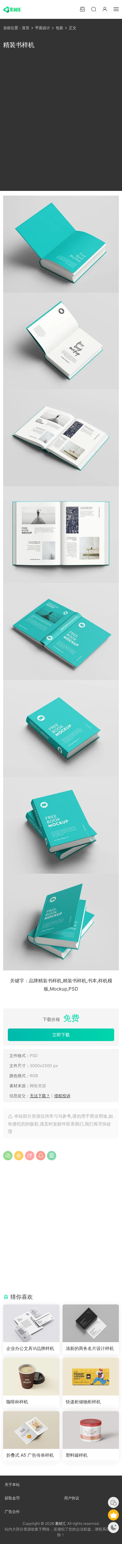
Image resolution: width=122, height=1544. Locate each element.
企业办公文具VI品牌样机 (30, 1348)
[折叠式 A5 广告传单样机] (31, 1430)
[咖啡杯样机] (31, 1377)
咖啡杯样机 (17, 1401)
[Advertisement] (61, 120)
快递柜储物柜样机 (83, 1401)
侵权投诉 (62, 1095)
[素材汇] (12, 9)
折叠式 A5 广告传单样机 (30, 1455)
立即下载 (61, 1034)
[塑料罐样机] (91, 1430)
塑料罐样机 (77, 1455)
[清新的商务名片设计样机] (91, 1323)
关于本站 (12, 1484)
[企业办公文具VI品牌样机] (31, 1323)
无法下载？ (40, 1095)
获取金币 (12, 1498)
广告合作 (12, 1511)
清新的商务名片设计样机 (90, 1348)
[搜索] (93, 9)
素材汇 (60, 1523)
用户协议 (71, 1498)
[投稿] (82, 9)
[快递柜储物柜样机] (91, 1377)
